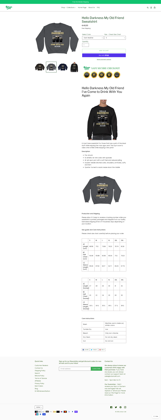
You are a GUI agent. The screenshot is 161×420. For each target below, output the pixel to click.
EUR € (38, 407)
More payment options (104, 59)
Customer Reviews (41, 365)
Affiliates (38, 381)
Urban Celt (123, 412)
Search (37, 373)
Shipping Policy (40, 371)
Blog (36, 389)
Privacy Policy (39, 383)
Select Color (86, 34)
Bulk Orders (39, 386)
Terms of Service (41, 378)
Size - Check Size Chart (112, 34)
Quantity (85, 41)
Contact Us (39, 368)
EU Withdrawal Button (42, 391)
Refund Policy (39, 376)
